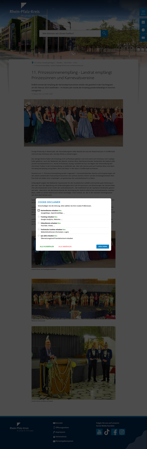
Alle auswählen (47, 246)
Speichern (102, 246)
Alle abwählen (65, 246)
